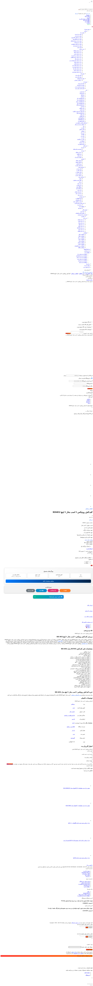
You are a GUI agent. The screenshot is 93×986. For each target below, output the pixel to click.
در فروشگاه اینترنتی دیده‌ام (85, 378)
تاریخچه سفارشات (85, 872)
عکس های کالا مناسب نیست (84, 324)
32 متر (73, 719)
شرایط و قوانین (74, 952)
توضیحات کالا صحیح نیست (85, 329)
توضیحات (88, 624)
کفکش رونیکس (74, 273)
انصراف (90, 927)
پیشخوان (88, 15)
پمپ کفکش (81, 273)
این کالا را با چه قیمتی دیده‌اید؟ (85, 375)
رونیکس (73, 704)
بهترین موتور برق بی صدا (84, 894)
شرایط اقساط (86, 893)
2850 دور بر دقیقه (71, 726)
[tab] (47, 624)
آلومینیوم (73, 738)
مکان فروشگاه (89, 386)
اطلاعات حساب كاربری (84, 19)
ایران (74, 708)
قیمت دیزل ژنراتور (85, 882)
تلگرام (88, 399)
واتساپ (88, 400)
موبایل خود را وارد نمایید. (86, 947)
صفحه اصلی (87, 972)
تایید (87, 927)
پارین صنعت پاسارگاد (76, 922)
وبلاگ (88, 891)
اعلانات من (87, 21)
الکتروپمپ (87, 273)
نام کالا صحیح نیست (86, 322)
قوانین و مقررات (86, 873)
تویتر (89, 403)
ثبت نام (76, 13)
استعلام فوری (89, 548)
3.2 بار (73, 730)
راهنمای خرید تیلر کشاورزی (83, 895)
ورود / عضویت (89, 949)
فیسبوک (88, 401)
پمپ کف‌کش (85, 643)
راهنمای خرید (87, 886)
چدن (74, 734)
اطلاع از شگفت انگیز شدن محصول (83, 557)
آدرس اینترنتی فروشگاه (87, 381)
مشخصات (87, 626)
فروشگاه (88, 975)
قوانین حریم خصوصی (78, 953)
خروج (88, 24)
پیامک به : (86, 563)
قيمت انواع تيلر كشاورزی (84, 884)
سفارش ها (87, 16)
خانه (91, 273)
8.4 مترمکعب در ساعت (69, 715)
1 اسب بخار (72, 711)
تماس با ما (87, 875)
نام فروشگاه (89, 383)
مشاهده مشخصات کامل (48, 581)
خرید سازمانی (86, 885)
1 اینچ (73, 723)
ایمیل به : (86, 561)
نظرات (88, 22)
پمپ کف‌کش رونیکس (76, 695)
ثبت (91, 565)
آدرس (88, 17)
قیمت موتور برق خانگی (84, 881)
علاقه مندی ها (86, 20)
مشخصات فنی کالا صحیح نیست (84, 327)
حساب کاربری (86, 871)
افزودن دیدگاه (10, 764)
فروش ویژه (87, 269)
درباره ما (88, 876)
